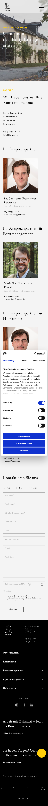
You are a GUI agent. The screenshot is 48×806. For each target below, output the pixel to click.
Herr (21, 488)
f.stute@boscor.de (12, 461)
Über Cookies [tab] (39, 360)
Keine (34, 488)
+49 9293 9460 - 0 (11, 131)
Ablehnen (24, 451)
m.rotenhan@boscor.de (14, 299)
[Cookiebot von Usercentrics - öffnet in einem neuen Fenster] (34, 353)
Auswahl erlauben (24, 443)
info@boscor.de (10, 135)
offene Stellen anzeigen (13, 733)
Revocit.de (24, 799)
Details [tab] (24, 360)
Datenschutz (17, 788)
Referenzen (9, 662)
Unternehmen (11, 653)
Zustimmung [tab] (8, 360)
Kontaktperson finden (12, 763)
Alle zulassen (24, 436)
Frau (8, 488)
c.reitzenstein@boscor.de (15, 215)
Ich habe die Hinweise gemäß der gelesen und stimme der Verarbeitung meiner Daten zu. (24, 598)
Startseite (7, 776)
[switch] (41, 410)
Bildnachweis (31, 788)
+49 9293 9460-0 (30, 639)
